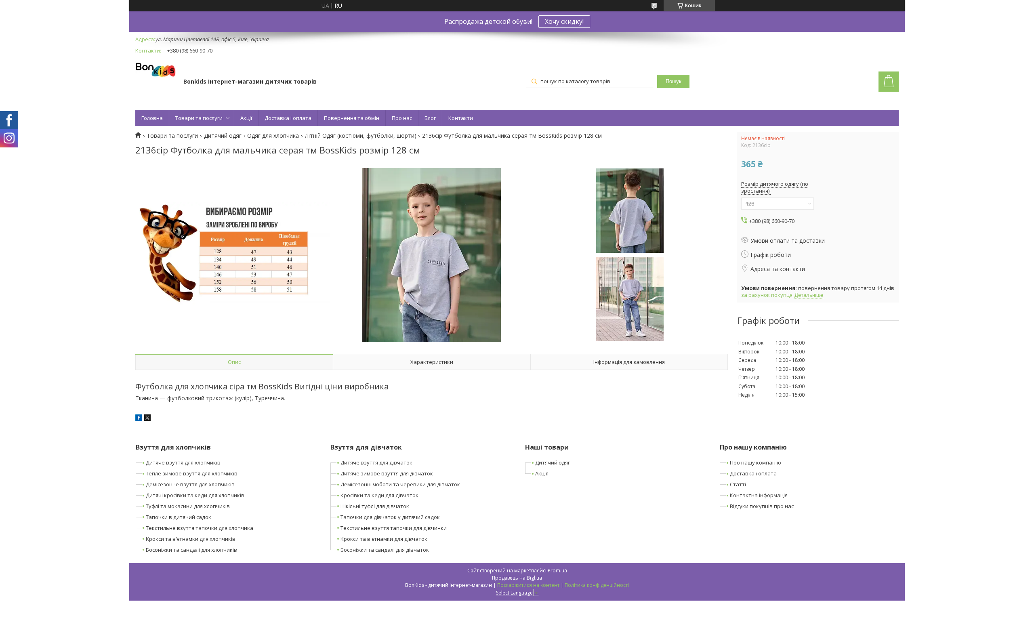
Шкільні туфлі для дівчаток (374, 506)
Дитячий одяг (223, 135)
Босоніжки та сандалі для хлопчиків (191, 549)
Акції (246, 118)
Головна (152, 118)
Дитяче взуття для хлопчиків (183, 462)
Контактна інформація (759, 495)
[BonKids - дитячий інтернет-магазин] (155, 70)
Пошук (673, 81)
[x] (147, 418)
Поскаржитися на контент (528, 585)
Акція (542, 473)
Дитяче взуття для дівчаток (376, 462)
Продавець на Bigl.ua (517, 577)
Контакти (460, 118)
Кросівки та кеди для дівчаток (379, 495)
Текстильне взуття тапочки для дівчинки (393, 528)
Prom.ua (557, 570)
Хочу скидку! (564, 21)
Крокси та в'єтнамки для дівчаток (383, 538)
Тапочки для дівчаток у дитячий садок (390, 517)
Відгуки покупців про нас (762, 506)
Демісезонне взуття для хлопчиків (190, 484)
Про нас (402, 118)
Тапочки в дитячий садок (178, 517)
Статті (738, 484)
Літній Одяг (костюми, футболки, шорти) (360, 135)
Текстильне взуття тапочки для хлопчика (199, 528)
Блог (430, 118)
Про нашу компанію (755, 462)
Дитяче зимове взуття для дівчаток (386, 473)
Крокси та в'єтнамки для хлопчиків (190, 538)
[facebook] (138, 418)
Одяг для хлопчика (273, 135)
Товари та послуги (199, 118)
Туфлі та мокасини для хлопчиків (188, 506)
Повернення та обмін (351, 118)
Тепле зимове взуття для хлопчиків (191, 473)
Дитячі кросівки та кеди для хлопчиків (195, 495)
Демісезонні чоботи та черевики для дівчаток (400, 484)
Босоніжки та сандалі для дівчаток (384, 549)
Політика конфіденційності (597, 585)
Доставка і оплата (288, 118)
